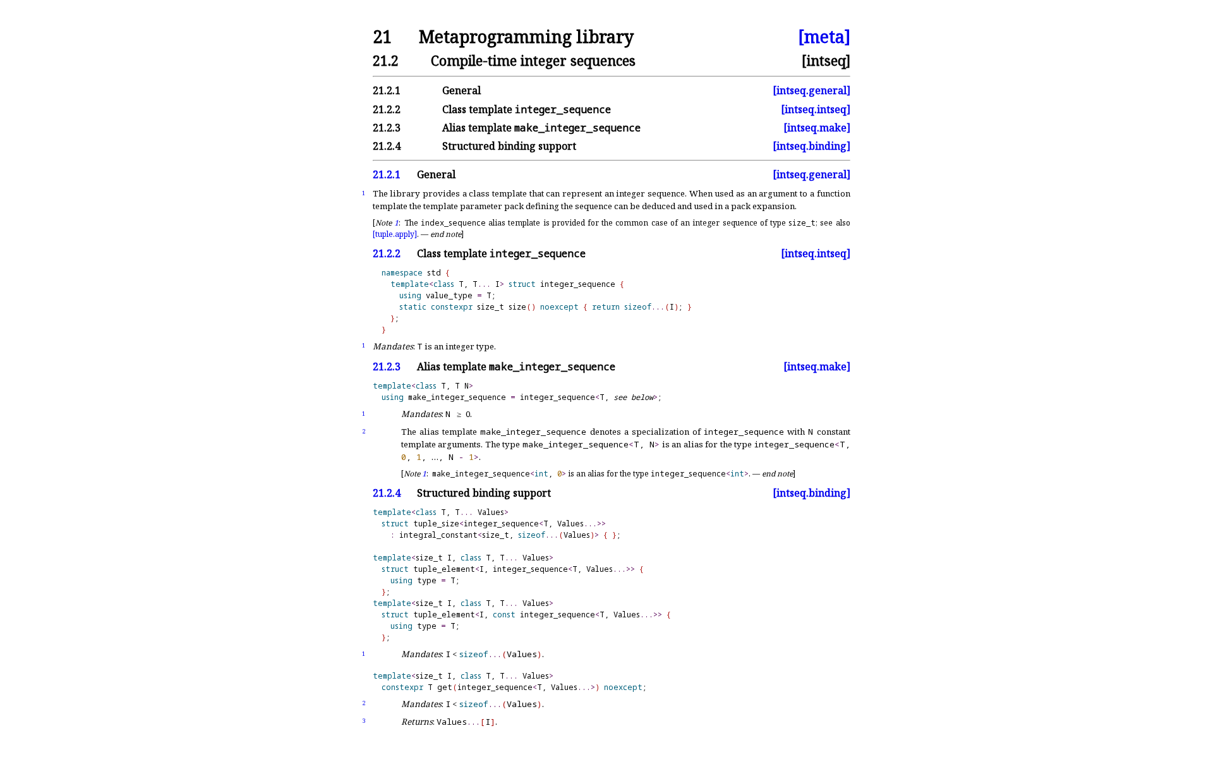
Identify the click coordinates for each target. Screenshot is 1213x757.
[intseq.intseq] (815, 109)
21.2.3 (387, 366)
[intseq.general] (811, 90)
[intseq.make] (816, 128)
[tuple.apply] (395, 234)
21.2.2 (387, 253)
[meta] (824, 36)
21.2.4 (387, 493)
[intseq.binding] (811, 146)
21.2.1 (387, 174)
